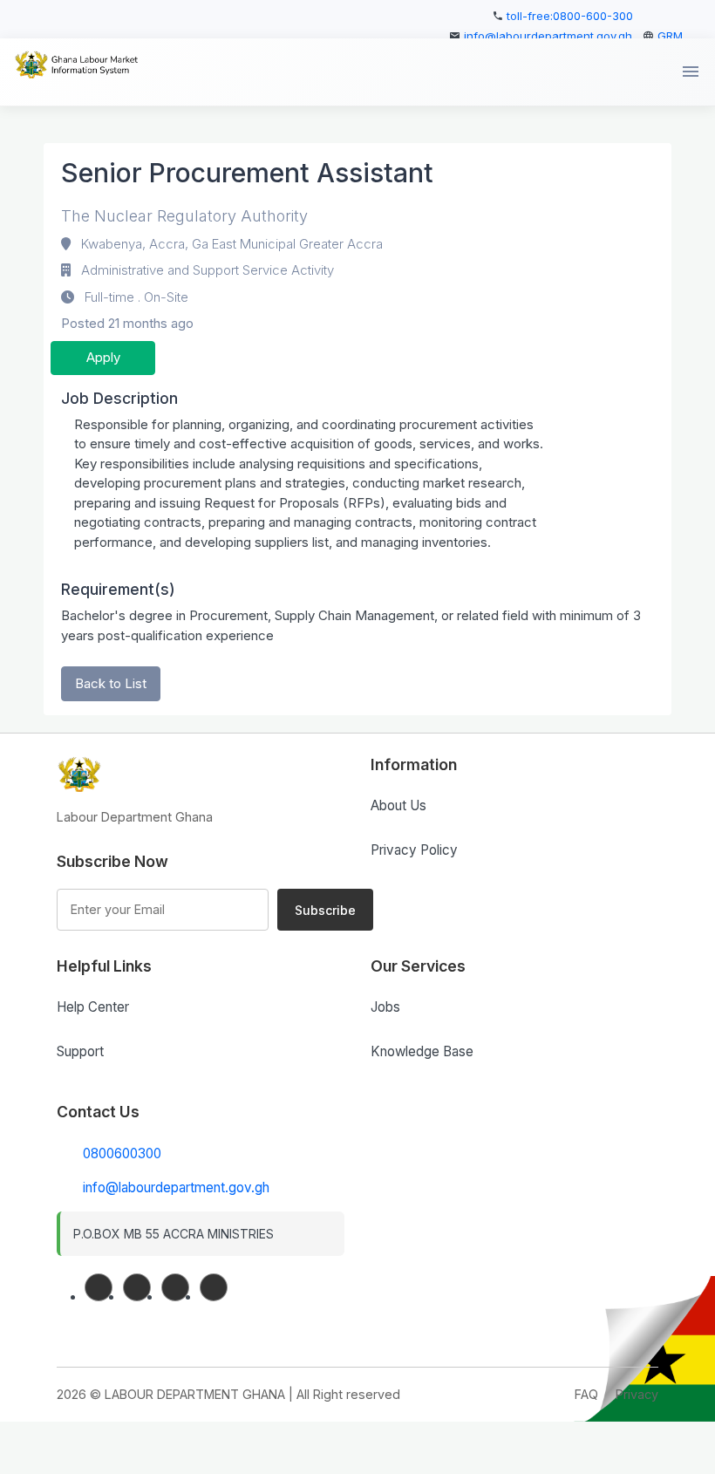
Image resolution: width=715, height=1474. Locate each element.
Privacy (637, 1394)
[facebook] (98, 1287)
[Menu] (690, 72)
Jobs (385, 1007)
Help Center (93, 1007)
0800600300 (122, 1153)
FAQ (586, 1394)
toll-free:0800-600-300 (570, 16)
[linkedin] (137, 1287)
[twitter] (175, 1287)
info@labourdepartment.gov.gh (548, 36)
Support (80, 1051)
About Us (398, 805)
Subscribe (325, 910)
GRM (670, 36)
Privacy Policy (414, 850)
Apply (103, 357)
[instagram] (214, 1287)
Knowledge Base (422, 1051)
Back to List (110, 683)
